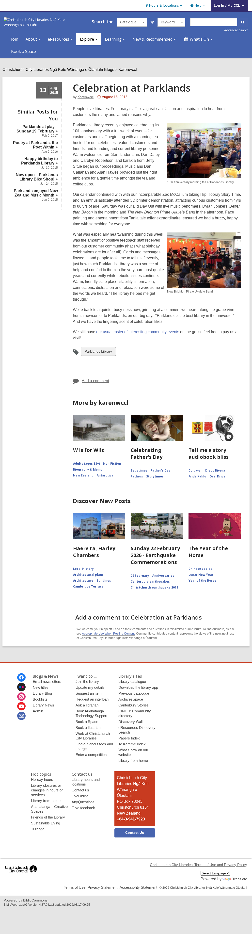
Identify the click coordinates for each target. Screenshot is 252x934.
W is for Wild (89, 450)
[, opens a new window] (21, 875)
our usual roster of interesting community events (137, 332)
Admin (38, 711)
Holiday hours (42, 779)
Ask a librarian (87, 705)
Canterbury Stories (133, 705)
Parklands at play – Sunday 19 (37, 129)
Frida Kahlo (197, 476)
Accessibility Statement (138, 887)
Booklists (40, 699)
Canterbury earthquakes (150, 581)
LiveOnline (80, 796)
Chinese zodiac (200, 569)
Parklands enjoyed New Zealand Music (36, 193)
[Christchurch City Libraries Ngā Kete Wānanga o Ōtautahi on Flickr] (21, 687)
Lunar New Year (201, 575)
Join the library (87, 681)
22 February (140, 576)
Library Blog (42, 693)
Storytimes (155, 476)
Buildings (103, 580)
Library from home (133, 760)
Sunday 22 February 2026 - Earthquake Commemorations (155, 555)
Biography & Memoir (89, 469)
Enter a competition (91, 755)
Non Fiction (112, 463)
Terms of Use (74, 887)
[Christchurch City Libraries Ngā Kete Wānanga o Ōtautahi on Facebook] (21, 677)
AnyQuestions (83, 802)
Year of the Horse (202, 580)
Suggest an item (89, 693)
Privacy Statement (102, 887)
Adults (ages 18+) (86, 463)
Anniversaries (163, 576)
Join (14, 39)
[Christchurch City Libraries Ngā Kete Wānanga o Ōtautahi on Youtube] (21, 706)
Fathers (137, 476)
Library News (43, 705)
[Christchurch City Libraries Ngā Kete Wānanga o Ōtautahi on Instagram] (21, 696)
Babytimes (139, 470)
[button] (163, 5)
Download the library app (138, 687)
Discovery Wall (130, 722)
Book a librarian (88, 727)
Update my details (90, 687)
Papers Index (129, 738)
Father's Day (160, 470)
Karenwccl (127, 69)
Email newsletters (47, 681)
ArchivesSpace (130, 699)
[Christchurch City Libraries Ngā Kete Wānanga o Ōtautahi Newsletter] (21, 716)
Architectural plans (88, 575)
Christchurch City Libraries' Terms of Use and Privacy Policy (198, 865)
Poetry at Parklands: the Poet (35, 145)
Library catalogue (132, 681)
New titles (40, 687)
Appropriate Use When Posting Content (108, 633)
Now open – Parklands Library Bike (37, 177)
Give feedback (83, 808)
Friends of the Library (48, 817)
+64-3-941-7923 (131, 819)
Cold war (195, 470)
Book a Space (23, 51)
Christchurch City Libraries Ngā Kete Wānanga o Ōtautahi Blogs (58, 69)
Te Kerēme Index (132, 744)
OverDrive (217, 476)
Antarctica (105, 475)
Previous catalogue (133, 693)
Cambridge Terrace (88, 586)
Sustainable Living (45, 823)
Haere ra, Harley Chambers (94, 551)
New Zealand (83, 475)
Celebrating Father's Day (146, 453)
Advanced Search (236, 30)
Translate (239, 879)
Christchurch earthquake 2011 (154, 587)
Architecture (83, 580)
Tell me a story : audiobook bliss (209, 453)
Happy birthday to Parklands (39, 161)
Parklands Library (98, 352)
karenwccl (86, 97)
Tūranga (37, 829)
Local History (83, 569)
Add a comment (95, 381)
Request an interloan (92, 699)
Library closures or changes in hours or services (47, 790)
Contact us (80, 790)
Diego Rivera (215, 470)
